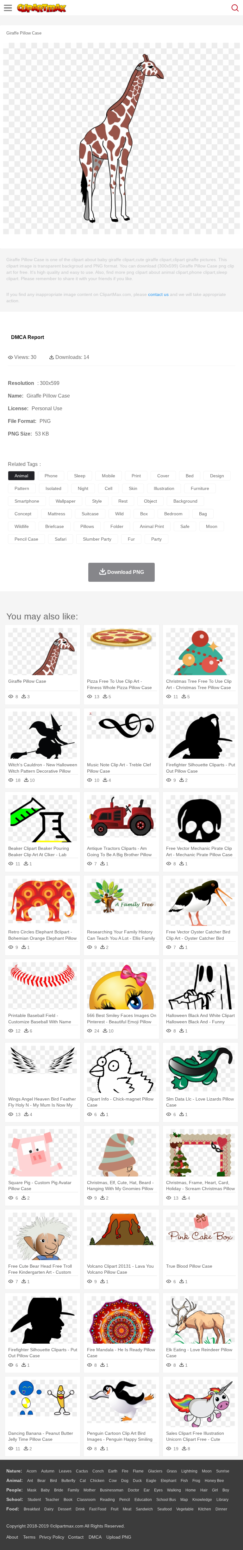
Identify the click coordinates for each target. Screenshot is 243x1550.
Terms (29, 1537)
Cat (83, 1480)
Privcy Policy (51, 1537)
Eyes (158, 1490)
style (97, 501)
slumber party (97, 539)
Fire (125, 1471)
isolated (53, 488)
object (150, 501)
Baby (45, 1490)
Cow (113, 1480)
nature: (14, 1470)
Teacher (52, 1499)
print (136, 475)
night (83, 488)
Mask (31, 1490)
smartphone (27, 501)
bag (203, 513)
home (190, 1490)
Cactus (82, 1471)
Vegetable (185, 1509)
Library (222, 1499)
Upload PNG (118, 1537)
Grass (172, 1471)
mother (90, 1490)
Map (184, 1499)
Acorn (32, 1471)
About (12, 1537)
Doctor (133, 1490)
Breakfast (32, 1509)
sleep (79, 475)
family (73, 1490)
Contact (76, 1537)
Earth (112, 1471)
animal (21, 475)
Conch (98, 1471)
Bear (41, 1480)
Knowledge (202, 1499)
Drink (80, 1509)
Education (143, 1499)
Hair (204, 1490)
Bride (58, 1490)
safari (60, 539)
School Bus (166, 1499)
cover (163, 475)
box (144, 513)
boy (225, 1490)
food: (12, 1508)
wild (119, 513)
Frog (196, 1480)
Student (34, 1499)
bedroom (173, 513)
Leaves (65, 1471)
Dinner (221, 1509)
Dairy (48, 1509)
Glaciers (155, 1471)
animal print (152, 526)
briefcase (54, 526)
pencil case (26, 539)
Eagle (151, 1480)
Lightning (189, 1471)
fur (131, 539)
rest (123, 501)
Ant (30, 1480)
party (156, 539)
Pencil (124, 1499)
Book (68, 1499)
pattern (22, 488)
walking (174, 1490)
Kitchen (204, 1509)
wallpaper (66, 501)
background (185, 501)
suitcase (90, 513)
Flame (138, 1471)
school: (14, 1499)
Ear (147, 1490)
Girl (215, 1490)
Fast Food (97, 1509)
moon (211, 526)
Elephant (168, 1480)
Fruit (114, 1509)
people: (14, 1489)
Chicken (97, 1480)
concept (23, 513)
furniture (200, 488)
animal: (14, 1480)
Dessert (64, 1509)
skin (133, 488)
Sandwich (144, 1509)
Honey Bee (214, 1480)
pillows (87, 526)
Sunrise (222, 1471)
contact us (158, 294)
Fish (184, 1480)
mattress (56, 513)
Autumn (47, 1471)
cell (108, 488)
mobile (108, 475)
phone (51, 475)
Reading (107, 1499)
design (217, 475)
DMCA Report (27, 337)
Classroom (86, 1499)
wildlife (22, 526)
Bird (53, 1480)
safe (185, 526)
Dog (124, 1480)
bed (190, 475)
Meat (127, 1509)
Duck (137, 1480)
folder (116, 526)
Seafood (164, 1509)
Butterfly (68, 1480)
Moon (207, 1471)
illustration (164, 488)
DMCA (95, 1537)
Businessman (111, 1490)
